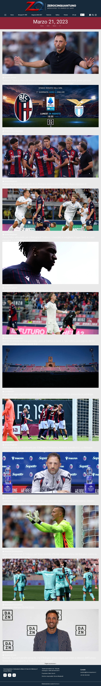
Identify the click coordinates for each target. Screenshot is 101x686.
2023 (48, 26)
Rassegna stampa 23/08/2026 (18, 607)
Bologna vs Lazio (11, 133)
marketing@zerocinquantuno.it (88, 672)
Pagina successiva (50, 663)
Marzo (54, 26)
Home (42, 26)
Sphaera (57, 684)
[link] (50, 6)
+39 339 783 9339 (85, 675)
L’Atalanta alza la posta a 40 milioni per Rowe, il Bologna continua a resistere (40, 290)
